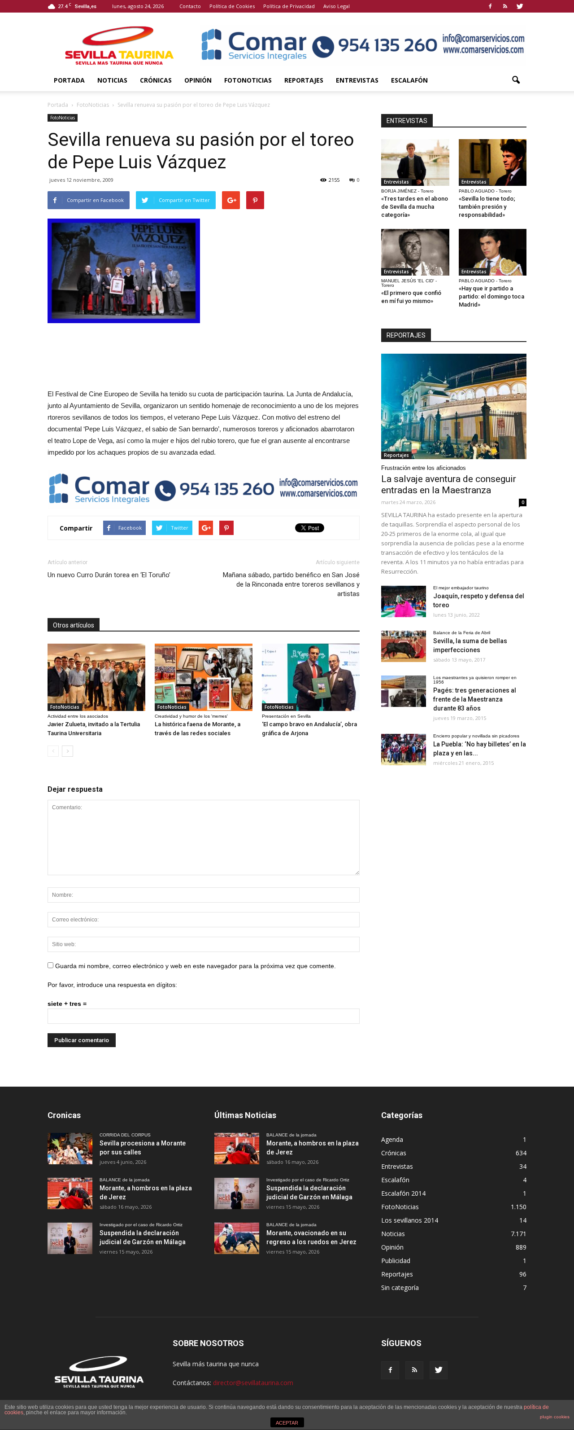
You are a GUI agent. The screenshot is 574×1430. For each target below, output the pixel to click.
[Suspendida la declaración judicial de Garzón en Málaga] (70, 1238)
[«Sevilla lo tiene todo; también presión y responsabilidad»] (493, 162)
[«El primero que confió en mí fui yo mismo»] (415, 252)
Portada (69, 80)
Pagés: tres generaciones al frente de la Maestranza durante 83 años (474, 699)
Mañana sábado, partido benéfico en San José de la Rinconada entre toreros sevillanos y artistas (291, 584)
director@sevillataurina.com (253, 1382)
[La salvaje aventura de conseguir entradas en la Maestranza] (453, 406)
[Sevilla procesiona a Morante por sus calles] (70, 1148)
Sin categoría (400, 1287)
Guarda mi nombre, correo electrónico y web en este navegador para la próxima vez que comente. (195, 965)
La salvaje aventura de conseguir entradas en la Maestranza (448, 485)
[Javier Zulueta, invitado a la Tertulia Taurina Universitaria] (96, 677)
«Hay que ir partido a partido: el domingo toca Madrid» (491, 296)
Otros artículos (73, 625)
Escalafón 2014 (403, 1193)
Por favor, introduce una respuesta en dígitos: (112, 984)
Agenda (392, 1139)
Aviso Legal (336, 6)
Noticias (112, 80)
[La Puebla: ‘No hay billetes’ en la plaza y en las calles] (403, 749)
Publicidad (395, 1260)
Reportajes (303, 80)
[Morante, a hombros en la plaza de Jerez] (70, 1193)
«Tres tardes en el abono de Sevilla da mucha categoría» (414, 206)
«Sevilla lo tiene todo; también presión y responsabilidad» (487, 206)
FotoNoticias (248, 80)
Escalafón (409, 80)
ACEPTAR (287, 1423)
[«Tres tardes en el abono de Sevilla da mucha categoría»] (415, 162)
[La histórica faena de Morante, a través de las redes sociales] (203, 677)
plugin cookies (555, 1416)
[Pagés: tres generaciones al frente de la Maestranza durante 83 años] (403, 691)
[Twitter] (519, 6)
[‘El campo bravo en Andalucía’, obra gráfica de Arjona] (311, 677)
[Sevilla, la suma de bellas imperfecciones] (403, 646)
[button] (515, 80)
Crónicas (156, 80)
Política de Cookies (232, 6)
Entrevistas (357, 80)
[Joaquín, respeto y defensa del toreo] (403, 601)
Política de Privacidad (289, 6)
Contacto (190, 6)
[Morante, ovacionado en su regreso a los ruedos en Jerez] (236, 1238)
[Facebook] (490, 6)
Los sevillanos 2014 (409, 1220)
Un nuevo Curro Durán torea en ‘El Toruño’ (109, 575)
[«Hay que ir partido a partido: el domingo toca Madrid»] (493, 252)
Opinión (198, 80)
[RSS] (505, 6)
